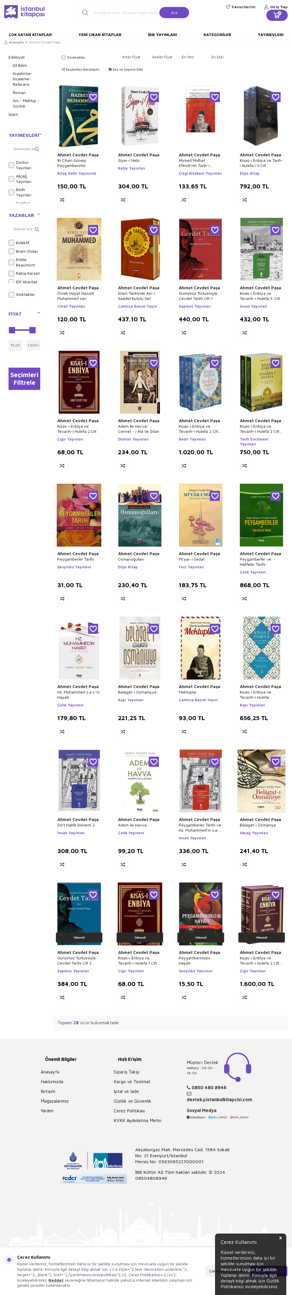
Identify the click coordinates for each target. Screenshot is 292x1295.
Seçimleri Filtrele (24, 378)
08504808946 (151, 1178)
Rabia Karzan (28, 273)
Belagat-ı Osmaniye (258, 824)
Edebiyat (17, 57)
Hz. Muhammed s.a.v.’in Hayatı (78, 695)
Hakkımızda (52, 1081)
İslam (13, 114)
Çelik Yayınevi (253, 572)
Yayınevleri (270, 34)
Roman (19, 92)
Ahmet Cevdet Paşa (78, 154)
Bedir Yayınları (23, 192)
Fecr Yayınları (191, 567)
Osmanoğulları (131, 559)
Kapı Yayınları (130, 700)
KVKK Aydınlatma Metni (137, 1120)
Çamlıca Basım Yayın (137, 306)
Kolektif (22, 242)
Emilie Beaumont (25, 262)
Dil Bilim (20, 65)
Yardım (47, 1110)
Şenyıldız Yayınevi (74, 567)
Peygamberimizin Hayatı (194, 960)
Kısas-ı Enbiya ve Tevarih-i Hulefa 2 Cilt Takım (198, 429)
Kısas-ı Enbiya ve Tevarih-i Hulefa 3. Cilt (260, 296)
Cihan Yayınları (71, 306)
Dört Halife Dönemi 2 (76, 824)
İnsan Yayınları (253, 306)
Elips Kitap (249, 173)
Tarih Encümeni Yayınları (254, 441)
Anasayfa (16, 42)
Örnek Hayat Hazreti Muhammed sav (75, 296)
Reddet (56, 1280)
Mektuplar (188, 692)
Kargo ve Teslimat (132, 1081)
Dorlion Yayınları (23, 165)
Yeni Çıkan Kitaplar (99, 34)
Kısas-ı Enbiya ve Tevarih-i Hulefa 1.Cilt (137, 960)
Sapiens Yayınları (195, 306)
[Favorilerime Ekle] (93, 97)
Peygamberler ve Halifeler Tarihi (255, 562)
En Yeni (188, 57)
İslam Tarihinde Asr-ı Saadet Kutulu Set (136, 296)
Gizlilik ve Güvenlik (132, 1100)
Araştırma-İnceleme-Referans (22, 79)
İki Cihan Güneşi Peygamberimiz (71, 163)
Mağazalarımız (55, 1100)
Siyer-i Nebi (128, 160)
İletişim (48, 1091)
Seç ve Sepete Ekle (127, 69)
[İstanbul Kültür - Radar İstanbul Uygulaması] (93, 1180)
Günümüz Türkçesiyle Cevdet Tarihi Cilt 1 (198, 296)
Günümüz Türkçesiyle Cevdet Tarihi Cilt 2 (76, 960)
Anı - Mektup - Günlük (26, 103)
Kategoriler (217, 34)
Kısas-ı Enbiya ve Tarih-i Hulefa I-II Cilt (261, 163)
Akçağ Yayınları (23, 179)
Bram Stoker (27, 251)
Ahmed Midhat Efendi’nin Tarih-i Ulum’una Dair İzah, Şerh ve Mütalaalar (196, 163)
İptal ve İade (126, 1091)
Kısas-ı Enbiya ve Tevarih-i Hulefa (255, 695)
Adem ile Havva (132, 824)
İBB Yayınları (162, 34)
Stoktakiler (25, 294)
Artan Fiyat (131, 57)
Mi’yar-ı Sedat (191, 559)
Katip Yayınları (131, 168)
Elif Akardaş (26, 281)
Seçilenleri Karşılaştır (82, 69)
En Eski (218, 57)
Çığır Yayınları (70, 439)
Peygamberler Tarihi (75, 559)
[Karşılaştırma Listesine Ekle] (62, 200)
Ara (174, 12)
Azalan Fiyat (162, 57)
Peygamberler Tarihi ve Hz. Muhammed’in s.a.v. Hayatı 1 (200, 827)
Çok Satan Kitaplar (30, 34)
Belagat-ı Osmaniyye (137, 692)
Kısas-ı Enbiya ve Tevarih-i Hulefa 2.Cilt (76, 429)
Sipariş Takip (126, 1071)
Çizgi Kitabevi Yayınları (200, 173)
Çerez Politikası (129, 1110)
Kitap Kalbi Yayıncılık (76, 173)
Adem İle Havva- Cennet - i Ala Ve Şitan (138, 429)
